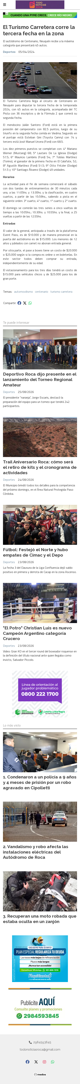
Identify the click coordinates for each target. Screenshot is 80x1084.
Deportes (9, 51)
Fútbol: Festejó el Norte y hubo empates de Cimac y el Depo (35, 552)
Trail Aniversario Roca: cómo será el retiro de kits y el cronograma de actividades (40, 467)
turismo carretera (61, 291)
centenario (41, 291)
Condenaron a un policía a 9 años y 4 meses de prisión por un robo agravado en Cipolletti (39, 782)
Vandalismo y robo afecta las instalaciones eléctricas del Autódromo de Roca (35, 852)
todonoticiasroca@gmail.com (40, 1049)
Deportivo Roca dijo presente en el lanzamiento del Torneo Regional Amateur (39, 379)
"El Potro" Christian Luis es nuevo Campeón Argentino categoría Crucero (37, 633)
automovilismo (23, 291)
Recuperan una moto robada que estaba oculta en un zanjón (39, 918)
